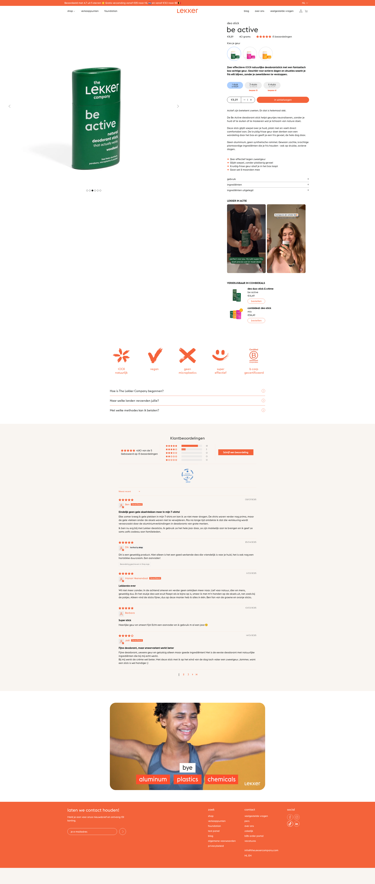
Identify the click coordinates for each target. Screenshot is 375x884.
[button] (263, 36)
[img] (126, 499)
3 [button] (188, 674)
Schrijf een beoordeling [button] (235, 452)
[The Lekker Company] (187, 11)
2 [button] (183, 674)
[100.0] (187, 475)
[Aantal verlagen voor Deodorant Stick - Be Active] (244, 100)
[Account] (300, 10)
